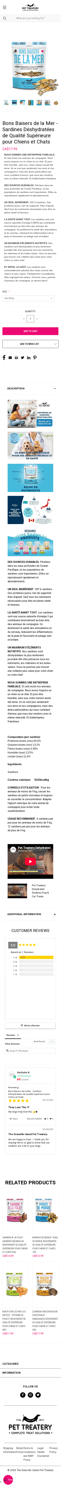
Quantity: (30, 311)
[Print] (16, 357)
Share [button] (15, 1118)
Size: (5, 291)
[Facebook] (4, 357)
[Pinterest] (35, 357)
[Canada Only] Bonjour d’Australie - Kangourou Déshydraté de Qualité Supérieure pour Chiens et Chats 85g (45, 1320)
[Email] (10, 357)
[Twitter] (22, 357)
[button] (30, 389)
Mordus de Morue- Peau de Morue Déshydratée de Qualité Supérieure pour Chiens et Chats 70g (45, 1245)
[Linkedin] (28, 357)
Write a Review (32, 1025)
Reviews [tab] (10, 1035)
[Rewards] (8, 1480)
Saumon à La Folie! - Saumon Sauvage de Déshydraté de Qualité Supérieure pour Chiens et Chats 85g (15, 1245)
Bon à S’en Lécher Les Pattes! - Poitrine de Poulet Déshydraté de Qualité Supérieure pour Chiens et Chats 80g (14, 1320)
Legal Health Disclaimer (43, 1452)
